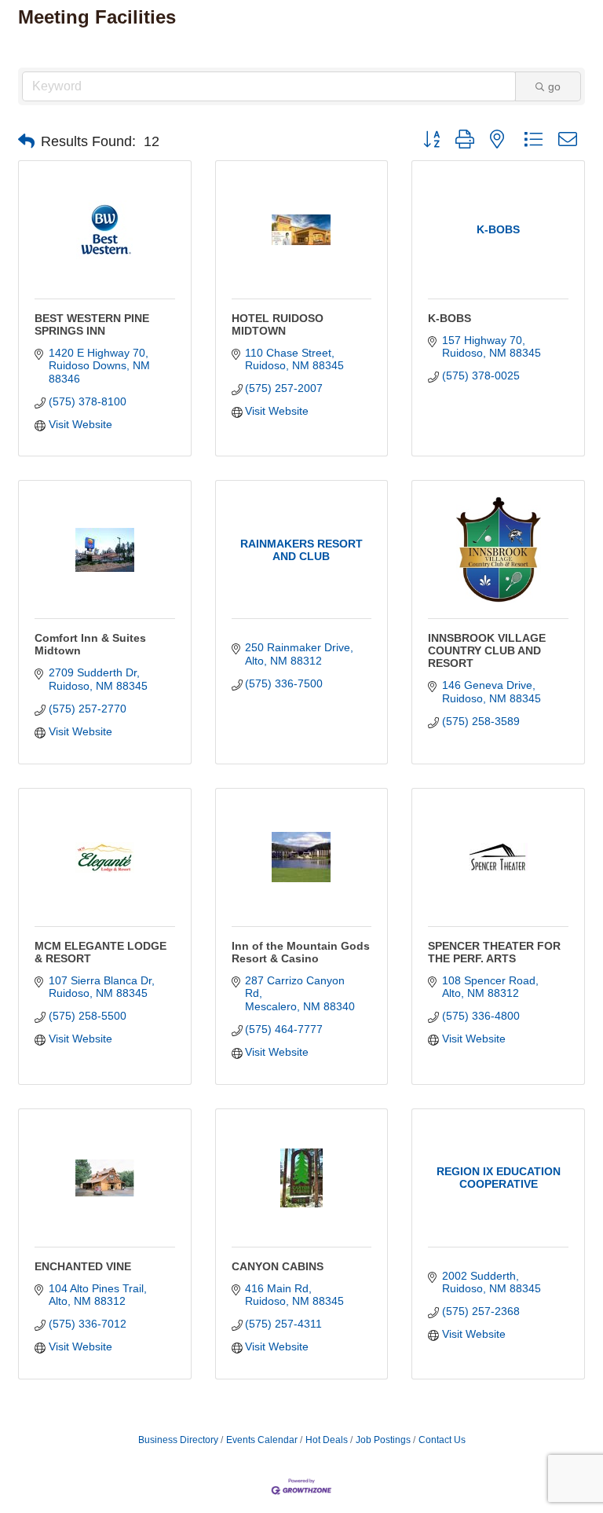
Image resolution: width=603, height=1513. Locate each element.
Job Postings (383, 1439)
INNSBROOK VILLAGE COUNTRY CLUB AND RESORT (487, 650)
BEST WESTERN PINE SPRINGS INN (92, 324)
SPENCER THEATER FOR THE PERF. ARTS (494, 952)
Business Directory (178, 1439)
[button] (26, 141)
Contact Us (442, 1439)
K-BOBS (449, 318)
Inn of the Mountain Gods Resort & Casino (301, 952)
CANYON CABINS (277, 1266)
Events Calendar (262, 1439)
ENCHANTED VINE (83, 1266)
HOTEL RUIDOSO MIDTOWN (277, 324)
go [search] (554, 86)
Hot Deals (326, 1439)
